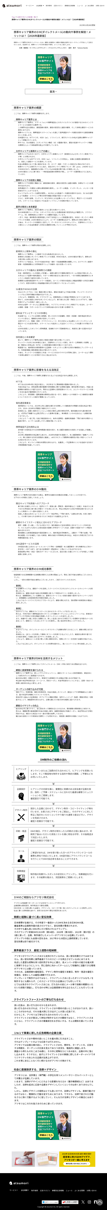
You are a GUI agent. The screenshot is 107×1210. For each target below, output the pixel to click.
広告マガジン (58, 6)
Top (13, 17)
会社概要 (39, 6)
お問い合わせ (100, 6)
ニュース (80, 6)
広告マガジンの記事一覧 (26, 17)
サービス (29, 6)
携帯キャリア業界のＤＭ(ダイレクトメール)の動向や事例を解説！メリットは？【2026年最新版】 (48, 19)
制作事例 (49, 6)
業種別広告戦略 (70, 6)
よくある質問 (89, 6)
